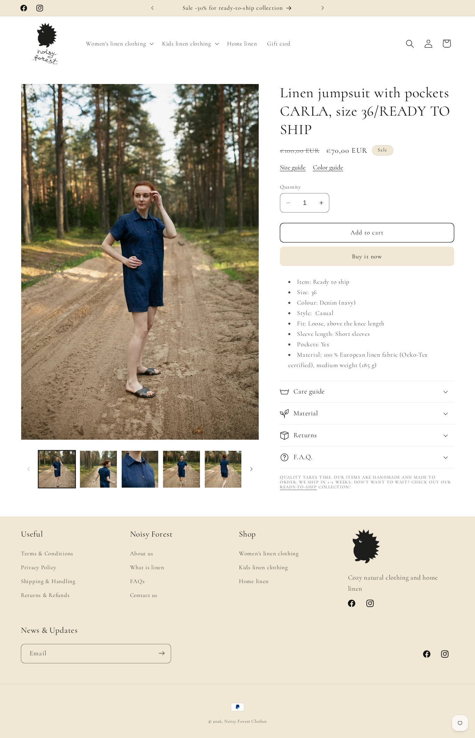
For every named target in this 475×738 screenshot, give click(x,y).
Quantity (290, 187)
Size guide (293, 167)
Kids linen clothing (263, 567)
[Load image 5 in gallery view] (223, 469)
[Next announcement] (322, 8)
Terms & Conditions (47, 553)
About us (141, 553)
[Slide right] (251, 469)
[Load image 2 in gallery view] (98, 469)
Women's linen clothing (269, 553)
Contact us (144, 594)
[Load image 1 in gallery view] (56, 469)
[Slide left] (28, 469)
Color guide (328, 167)
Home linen (254, 580)
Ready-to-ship (298, 486)
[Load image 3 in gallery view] (140, 469)
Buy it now (367, 256)
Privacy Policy (38, 567)
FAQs (137, 580)
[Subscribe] (161, 653)
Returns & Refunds (45, 594)
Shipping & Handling (48, 580)
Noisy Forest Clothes (245, 721)
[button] (119, 43)
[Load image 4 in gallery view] (181, 469)
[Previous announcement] (152, 8)
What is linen (147, 567)
